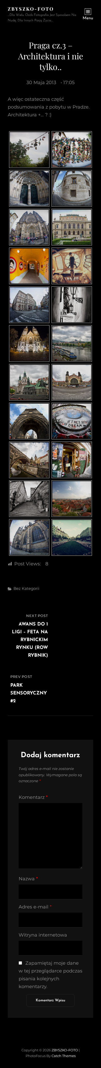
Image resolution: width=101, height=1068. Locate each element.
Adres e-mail (35, 907)
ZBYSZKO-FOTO (31, 9)
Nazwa (28, 879)
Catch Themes (64, 1056)
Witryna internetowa (43, 935)
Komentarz (33, 797)
